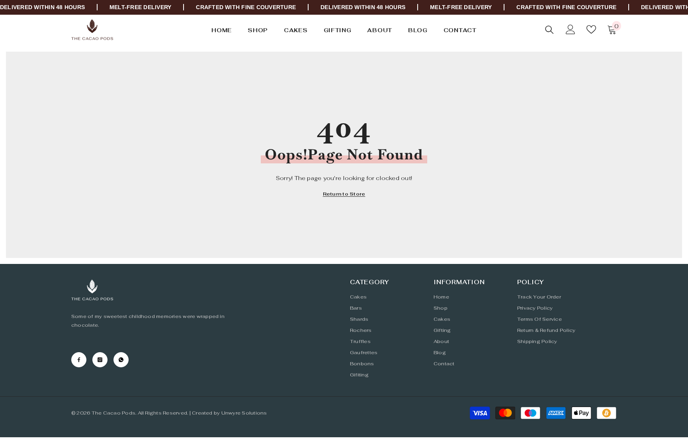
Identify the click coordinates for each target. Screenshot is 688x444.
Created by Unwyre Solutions (229, 413)
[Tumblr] (121, 359)
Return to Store (344, 194)
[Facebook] (78, 359)
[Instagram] (100, 359)
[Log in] (570, 29)
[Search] (549, 29)
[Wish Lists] (591, 29)
